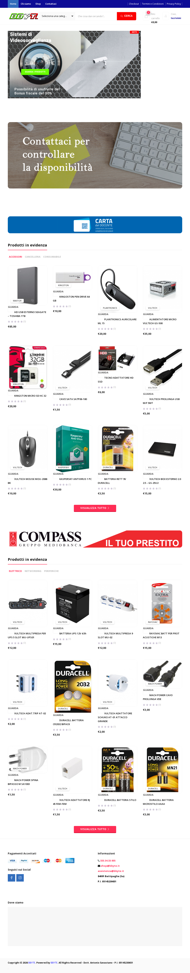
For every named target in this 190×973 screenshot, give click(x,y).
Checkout (134, 3)
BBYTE (31, 962)
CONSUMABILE (52, 256)
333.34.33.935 (107, 860)
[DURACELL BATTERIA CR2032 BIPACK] (72, 686)
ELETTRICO (15, 571)
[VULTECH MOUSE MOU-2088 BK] (27, 448)
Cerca (128, 15)
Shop (38, 3)
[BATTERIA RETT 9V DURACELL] (117, 448)
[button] (56, 16)
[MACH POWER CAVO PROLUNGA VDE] (162, 673)
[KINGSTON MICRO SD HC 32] (27, 367)
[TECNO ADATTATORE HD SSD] (117, 358)
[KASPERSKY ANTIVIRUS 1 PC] (72, 448)
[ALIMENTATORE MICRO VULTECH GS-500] (162, 289)
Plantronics (110, 307)
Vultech (152, 307)
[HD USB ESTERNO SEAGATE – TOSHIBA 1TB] (27, 285)
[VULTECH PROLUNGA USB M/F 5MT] (162, 368)
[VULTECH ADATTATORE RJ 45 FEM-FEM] (72, 769)
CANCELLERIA (32, 256)
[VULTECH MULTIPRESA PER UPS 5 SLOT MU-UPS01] (27, 603)
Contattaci (50, 3)
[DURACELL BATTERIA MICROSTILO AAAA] (162, 769)
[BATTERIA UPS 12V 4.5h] (72, 603)
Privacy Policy (174, 3)
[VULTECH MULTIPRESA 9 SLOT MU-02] (117, 603)
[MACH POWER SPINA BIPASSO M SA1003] (27, 759)
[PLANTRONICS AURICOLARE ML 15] (117, 289)
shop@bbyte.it (110, 865)
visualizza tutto (93, 508)
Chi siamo (26, 3)
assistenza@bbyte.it (111, 871)
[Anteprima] (27, 296)
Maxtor (17, 300)
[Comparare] (35, 296)
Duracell (108, 467)
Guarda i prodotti (35, 72)
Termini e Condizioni (153, 3)
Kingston (63, 285)
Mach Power (155, 683)
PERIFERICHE (51, 571)
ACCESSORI (15, 256)
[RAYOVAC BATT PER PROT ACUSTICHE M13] (162, 603)
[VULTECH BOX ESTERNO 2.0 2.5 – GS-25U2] (162, 448)
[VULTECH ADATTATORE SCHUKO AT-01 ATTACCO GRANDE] (117, 683)
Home (13, 3)
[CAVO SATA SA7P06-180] (72, 368)
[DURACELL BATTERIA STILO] (117, 769)
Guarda (11, 307)
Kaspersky (63, 467)
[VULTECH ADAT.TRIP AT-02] (27, 683)
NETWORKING (33, 571)
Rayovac (153, 622)
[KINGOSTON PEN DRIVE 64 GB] (72, 277)
